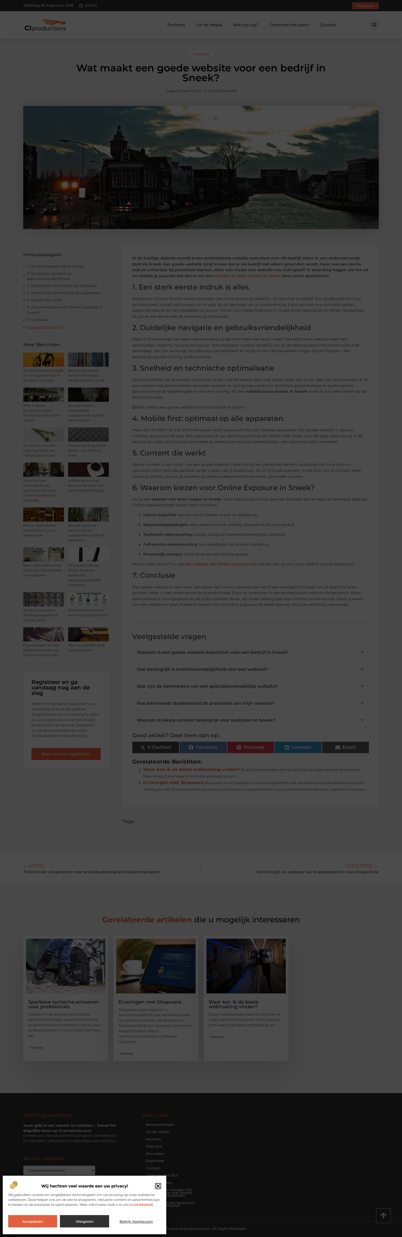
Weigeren (85, 1221)
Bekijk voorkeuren (136, 1221)
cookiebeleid (141, 1205)
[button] (158, 1186)
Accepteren (32, 1221)
